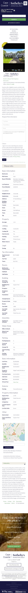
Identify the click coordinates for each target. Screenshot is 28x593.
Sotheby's (14, 583)
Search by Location (14, 542)
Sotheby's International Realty (14, 584)
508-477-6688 (10, 84)
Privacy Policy (16, 156)
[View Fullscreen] (5, 430)
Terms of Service (22, 162)
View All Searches (14, 546)
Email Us (3, 10)
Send (4, 159)
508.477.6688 (9, 9)
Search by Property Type (14, 532)
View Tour (15, 382)
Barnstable (19, 501)
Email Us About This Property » (11, 78)
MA (14, 501)
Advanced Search (14, 22)
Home (4, 501)
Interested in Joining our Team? (14, 568)
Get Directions (8, 447)
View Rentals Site (14, 565)
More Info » (6, 80)
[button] (14, 19)
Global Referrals (14, 586)
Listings (9, 501)
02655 (13, 503)
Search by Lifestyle (14, 527)
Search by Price (14, 537)
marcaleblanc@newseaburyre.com (9, 575)
